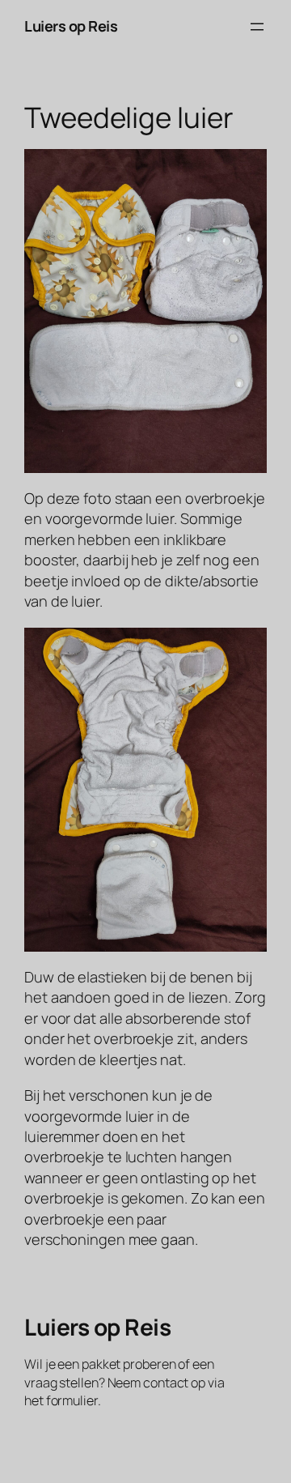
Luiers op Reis (70, 26)
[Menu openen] (257, 26)
